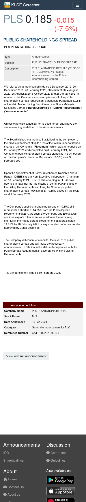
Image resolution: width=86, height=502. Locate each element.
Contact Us (15, 486)
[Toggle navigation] (77, 5)
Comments (58, 452)
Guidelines (58, 460)
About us (13, 494)
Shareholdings (13, 460)
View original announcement (26, 356)
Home (12, 479)
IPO (6, 452)
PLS (13, 18)
